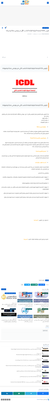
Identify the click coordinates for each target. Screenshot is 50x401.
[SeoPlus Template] (48, 399)
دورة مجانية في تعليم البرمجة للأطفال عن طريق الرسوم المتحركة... (41, 305)
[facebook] (43, 393)
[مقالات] (2, 399)
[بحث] (2, 3)
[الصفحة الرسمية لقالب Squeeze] (9, 399)
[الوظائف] (4, 399)
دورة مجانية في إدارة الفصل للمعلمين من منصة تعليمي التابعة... (25, 305)
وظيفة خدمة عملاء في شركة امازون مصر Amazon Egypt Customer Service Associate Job (26, 349)
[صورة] (45, 349)
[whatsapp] (19, 393)
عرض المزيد (3, 289)
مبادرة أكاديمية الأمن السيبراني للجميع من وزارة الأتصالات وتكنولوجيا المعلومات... (9, 320)
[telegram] (31, 393)
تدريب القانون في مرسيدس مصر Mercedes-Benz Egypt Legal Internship (28, 354)
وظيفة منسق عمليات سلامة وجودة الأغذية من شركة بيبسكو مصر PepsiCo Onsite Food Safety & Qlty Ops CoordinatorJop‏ (23, 366)
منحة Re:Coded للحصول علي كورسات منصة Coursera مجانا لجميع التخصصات (28, 360)
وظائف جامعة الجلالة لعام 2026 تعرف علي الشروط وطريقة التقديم (30, 376)
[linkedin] (7, 393)
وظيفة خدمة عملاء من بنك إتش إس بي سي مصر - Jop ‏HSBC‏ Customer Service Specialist (26, 382)
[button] (41, 285)
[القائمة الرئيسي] (48, 3)
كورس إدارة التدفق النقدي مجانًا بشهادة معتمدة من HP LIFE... (25, 320)
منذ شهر (46, 318)
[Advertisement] (25, 16)
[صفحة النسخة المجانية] (7, 399)
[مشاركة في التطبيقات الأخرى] (22, 285)
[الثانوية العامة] (5, 399)
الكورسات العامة (45, 27)
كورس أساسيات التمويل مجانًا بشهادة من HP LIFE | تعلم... (41, 320)
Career (38, 399)
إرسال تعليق (45, 330)
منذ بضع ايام (38, 347)
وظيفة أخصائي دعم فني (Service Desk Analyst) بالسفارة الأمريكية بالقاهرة (29, 371)
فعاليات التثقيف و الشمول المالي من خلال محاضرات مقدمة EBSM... (9, 305)
